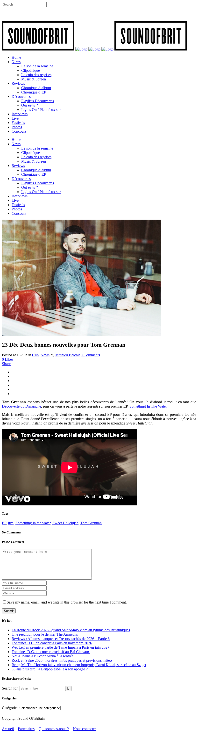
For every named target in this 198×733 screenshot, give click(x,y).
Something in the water (32, 523)
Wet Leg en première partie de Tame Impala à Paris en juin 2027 (60, 647)
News (45, 355)
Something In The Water (148, 406)
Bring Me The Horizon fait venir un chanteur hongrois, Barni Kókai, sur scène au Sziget (79, 665)
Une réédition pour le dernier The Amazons (45, 634)
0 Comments (90, 355)
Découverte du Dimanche (21, 406)
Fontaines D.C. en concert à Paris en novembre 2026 (52, 643)
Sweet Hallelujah (65, 523)
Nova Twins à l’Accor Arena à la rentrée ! (44, 656)
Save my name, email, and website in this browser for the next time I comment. (67, 602)
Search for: (10, 688)
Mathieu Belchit (67, 355)
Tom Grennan (91, 523)
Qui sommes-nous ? (54, 729)
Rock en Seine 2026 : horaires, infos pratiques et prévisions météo (62, 660)
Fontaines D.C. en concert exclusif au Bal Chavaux (51, 652)
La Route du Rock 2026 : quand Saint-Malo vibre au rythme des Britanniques (71, 630)
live (11, 523)
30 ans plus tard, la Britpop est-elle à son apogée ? (50, 669)
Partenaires (26, 729)
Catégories (10, 708)
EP (4, 523)
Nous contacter (84, 729)
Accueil (8, 729)
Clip (35, 355)
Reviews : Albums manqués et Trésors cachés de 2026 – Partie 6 (61, 639)
